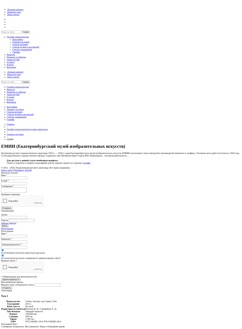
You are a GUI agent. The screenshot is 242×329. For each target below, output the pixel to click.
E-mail (5, 181)
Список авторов (20, 44)
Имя (4, 175)
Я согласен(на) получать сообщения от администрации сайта (31, 258)
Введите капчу (9, 260)
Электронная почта (11, 244)
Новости (11, 54)
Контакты (11, 67)
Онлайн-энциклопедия (18, 37)
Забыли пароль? (8, 223)
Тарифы (16, 52)
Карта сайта (6, 170)
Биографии (17, 39)
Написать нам (14, 12)
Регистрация (7, 228)
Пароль (4, 220)
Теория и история (20, 42)
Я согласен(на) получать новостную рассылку (23, 253)
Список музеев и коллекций (25, 47)
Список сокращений (22, 49)
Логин (4, 214)
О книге (11, 62)
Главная (10, 124)
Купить (10, 65)
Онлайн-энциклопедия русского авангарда (27, 129)
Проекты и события (16, 57)
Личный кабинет (15, 9)
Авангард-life (13, 59)
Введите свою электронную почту (17, 285)
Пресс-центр (13, 14)
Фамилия (6, 239)
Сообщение (7, 186)
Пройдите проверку (10, 194)
